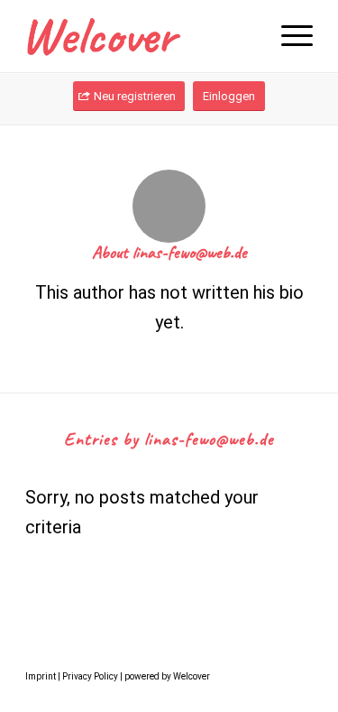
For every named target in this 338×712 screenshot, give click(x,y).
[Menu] (288, 36)
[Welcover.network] (140, 36)
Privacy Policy (90, 676)
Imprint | (43, 676)
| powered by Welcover (164, 676)
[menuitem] (288, 36)
